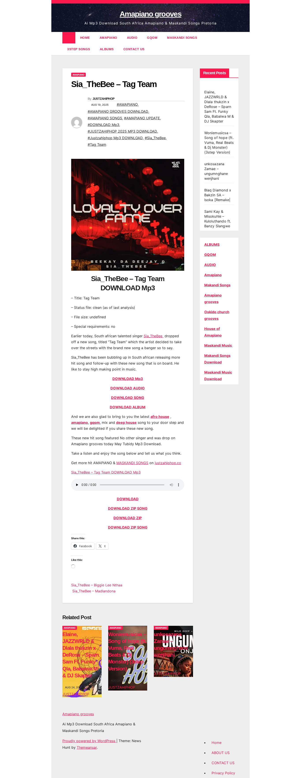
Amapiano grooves (150, 14)
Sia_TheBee (154, 336)
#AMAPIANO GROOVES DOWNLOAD (118, 111)
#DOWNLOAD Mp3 (103, 124)
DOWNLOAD (128, 499)
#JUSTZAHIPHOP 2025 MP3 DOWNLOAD (122, 131)
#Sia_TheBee (155, 138)
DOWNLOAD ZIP (127, 518)
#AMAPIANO (127, 104)
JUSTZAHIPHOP (104, 98)
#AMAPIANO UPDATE (142, 118)
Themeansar (87, 747)
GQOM (152, 37)
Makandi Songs (217, 285)
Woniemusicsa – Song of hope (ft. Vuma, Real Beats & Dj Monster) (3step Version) (219, 142)
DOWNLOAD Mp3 (127, 378)
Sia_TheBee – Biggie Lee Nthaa (96, 585)
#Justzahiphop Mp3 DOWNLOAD (115, 138)
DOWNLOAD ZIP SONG (127, 508)
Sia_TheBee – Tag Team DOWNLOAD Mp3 (106, 472)
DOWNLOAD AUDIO (127, 388)
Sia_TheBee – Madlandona (93, 591)
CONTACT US (134, 49)
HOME (85, 37)
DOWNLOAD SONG (127, 397)
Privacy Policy (223, 773)
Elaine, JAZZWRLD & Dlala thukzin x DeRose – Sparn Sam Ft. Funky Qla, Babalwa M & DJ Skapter (80, 654)
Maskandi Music (218, 345)
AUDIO (132, 37)
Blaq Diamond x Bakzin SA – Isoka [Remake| (217, 195)
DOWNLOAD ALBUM (127, 407)
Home (216, 742)
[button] (235, 43)
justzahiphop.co (168, 463)
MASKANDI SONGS (182, 37)
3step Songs (78, 49)
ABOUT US (221, 752)
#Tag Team (97, 144)
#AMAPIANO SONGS (105, 118)
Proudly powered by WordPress (89, 741)
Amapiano (213, 275)
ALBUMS (107, 49)
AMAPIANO (108, 37)
